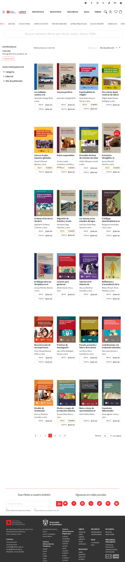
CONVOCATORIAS (96, 534)
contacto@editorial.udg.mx (14, 547)
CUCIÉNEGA (65, 541)
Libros (22, 12)
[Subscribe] (59, 503)
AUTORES (82, 559)
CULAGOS (65, 551)
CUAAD (45, 549)
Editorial (9, 76)
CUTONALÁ (65, 558)
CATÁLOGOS (82, 544)
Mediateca (38, 12)
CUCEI (44, 558)
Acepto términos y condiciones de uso (46, 510)
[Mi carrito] (121, 11)
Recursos (72, 12)
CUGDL (64, 548)
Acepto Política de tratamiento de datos (18, 510)
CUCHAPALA (66, 539)
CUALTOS (65, 536)
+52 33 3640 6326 (11, 542)
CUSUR (64, 555)
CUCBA (45, 556)
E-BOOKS (81, 537)
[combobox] (63, 33)
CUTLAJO (65, 560)
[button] (8, 59)
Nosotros (55, 12)
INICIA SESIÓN (109, 534)
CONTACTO (82, 557)
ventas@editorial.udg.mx (14, 549)
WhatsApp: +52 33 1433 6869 (15, 552)
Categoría (9, 72)
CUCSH (45, 561)
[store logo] (9, 12)
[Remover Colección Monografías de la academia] (26, 53)
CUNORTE (65, 553)
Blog (86, 12)
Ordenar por (92, 48)
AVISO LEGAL (109, 545)
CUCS (44, 554)
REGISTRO (108, 532)
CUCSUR (64, 546)
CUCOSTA (65, 543)
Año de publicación (13, 81)
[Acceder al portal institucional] (52, 522)
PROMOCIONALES (96, 532)
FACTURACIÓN (109, 552)
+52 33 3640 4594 (11, 544)
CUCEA (45, 551)
